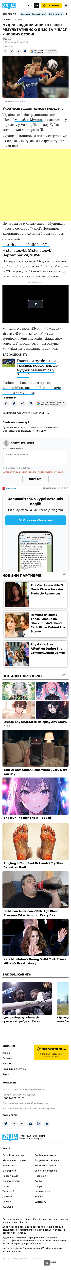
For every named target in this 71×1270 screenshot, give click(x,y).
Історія (38, 1186)
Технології (8, 1191)
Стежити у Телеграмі (38, 520)
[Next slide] (66, 14)
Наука (5, 1186)
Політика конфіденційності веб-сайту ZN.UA (22, 1259)
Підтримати (53, 5)
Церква (6, 1201)
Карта (5, 1074)
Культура (7, 1206)
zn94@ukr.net (41, 1103)
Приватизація (10, 1175)
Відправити (35, 479)
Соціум (39, 1181)
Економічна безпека (46, 1170)
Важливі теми (10, 14)
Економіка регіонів (12, 1181)
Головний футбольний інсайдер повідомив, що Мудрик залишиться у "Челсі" (37, 368)
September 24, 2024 (21, 255)
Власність (40, 1201)
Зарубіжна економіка (47, 1160)
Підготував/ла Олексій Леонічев (23, 412)
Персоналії (41, 1175)
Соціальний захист (45, 1155)
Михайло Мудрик (29, 119)
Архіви (6, 1053)
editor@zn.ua (48, 1108)
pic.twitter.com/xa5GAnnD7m (26, 244)
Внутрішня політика (13, 1155)
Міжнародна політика (14, 1160)
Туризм (39, 1196)
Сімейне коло (42, 1191)
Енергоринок (9, 1170)
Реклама (7, 1063)
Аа (36, 5)
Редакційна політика (14, 1069)
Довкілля (7, 1196)
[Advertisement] (35, 185)
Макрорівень (9, 1165)
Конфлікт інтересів (45, 1165)
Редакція (7, 1058)
